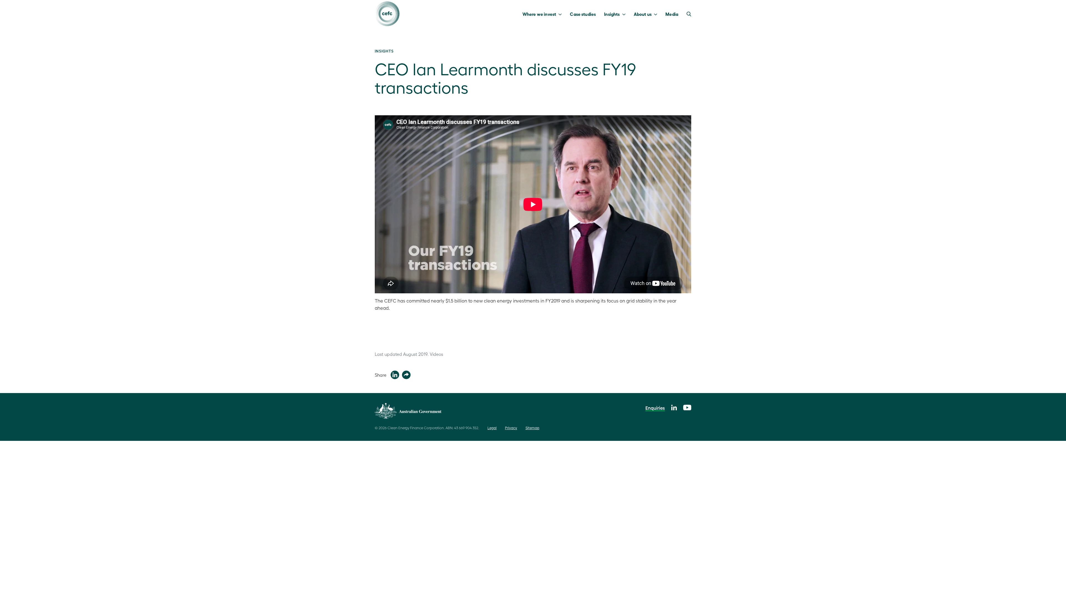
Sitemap (532, 428)
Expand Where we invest (561, 14)
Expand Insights (625, 14)
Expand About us (657, 14)
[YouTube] (687, 406)
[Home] (387, 13)
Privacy (511, 428)
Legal (492, 428)
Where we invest (539, 14)
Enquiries (655, 408)
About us (643, 14)
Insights (612, 14)
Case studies (583, 14)
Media (671, 14)
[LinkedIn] (674, 406)
